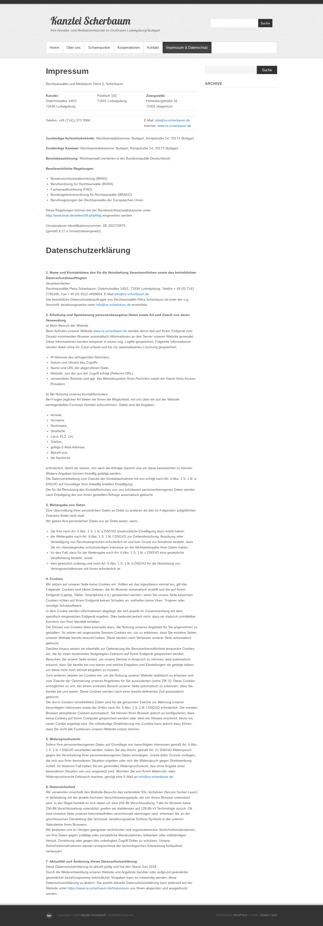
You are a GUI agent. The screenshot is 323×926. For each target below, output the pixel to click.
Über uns (73, 47)
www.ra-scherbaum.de (174, 126)
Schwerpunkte (99, 47)
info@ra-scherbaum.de (172, 120)
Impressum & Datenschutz (187, 47)
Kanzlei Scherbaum (91, 20)
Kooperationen (129, 47)
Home (54, 47)
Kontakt (153, 47)
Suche (265, 23)
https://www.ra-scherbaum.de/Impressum (98, 888)
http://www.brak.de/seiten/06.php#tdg (73, 215)
